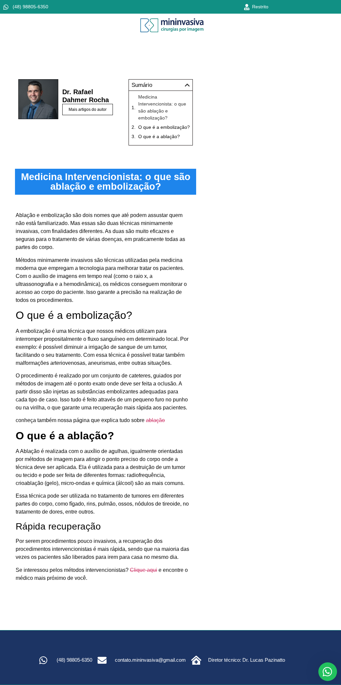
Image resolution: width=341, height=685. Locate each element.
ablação (155, 420)
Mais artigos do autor (88, 109)
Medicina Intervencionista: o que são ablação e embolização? (162, 107)
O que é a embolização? (164, 127)
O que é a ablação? (159, 136)
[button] (187, 85)
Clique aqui (143, 570)
